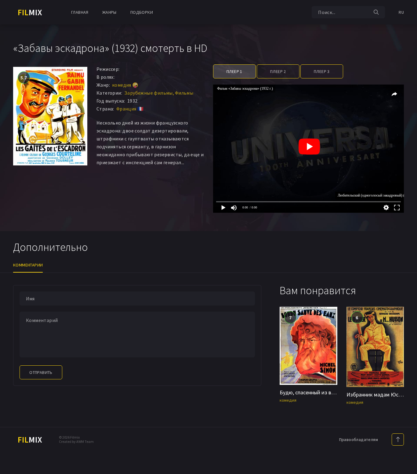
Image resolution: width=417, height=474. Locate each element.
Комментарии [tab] (28, 265)
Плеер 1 (234, 71)
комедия (288, 400)
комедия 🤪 (125, 85)
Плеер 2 (278, 71)
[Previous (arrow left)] (10, 237)
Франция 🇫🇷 (130, 109)
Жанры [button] (109, 12)
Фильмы (184, 93)
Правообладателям (358, 439)
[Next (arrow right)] (406, 237)
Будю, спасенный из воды (310, 392)
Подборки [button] (141, 12)
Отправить (41, 372)
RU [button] (401, 12)
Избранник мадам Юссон (376, 394)
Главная (80, 12)
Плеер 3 (322, 71)
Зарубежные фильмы (148, 93)
